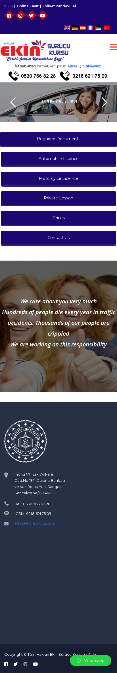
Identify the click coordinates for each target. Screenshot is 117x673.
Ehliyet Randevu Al (59, 5)
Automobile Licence (59, 158)
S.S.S (8, 5)
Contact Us (58, 237)
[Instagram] (21, 15)
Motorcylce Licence (58, 178)
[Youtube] (43, 15)
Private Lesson (58, 198)
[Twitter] (32, 15)
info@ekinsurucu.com (35, 523)
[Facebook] (9, 15)
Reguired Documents (58, 138)
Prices (59, 217)
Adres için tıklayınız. (84, 66)
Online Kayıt (28, 5)
